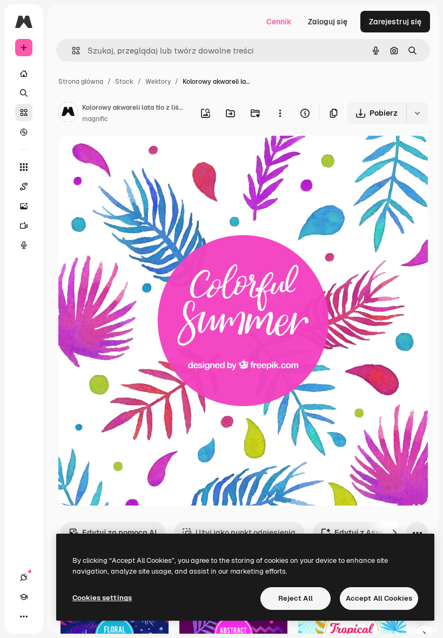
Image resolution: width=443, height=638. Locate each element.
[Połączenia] (23, 577)
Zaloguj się (327, 21)
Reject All (295, 598)
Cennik (279, 21)
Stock (124, 81)
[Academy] (23, 597)
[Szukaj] (23, 93)
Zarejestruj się (395, 21)
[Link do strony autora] (68, 113)
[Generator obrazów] (23, 206)
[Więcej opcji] (280, 113)
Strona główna (80, 81)
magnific (95, 119)
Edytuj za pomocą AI (119, 532)
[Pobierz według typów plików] (417, 113)
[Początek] (23, 73)
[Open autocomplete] (71, 50)
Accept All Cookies (379, 598)
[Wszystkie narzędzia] (23, 167)
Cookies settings (102, 597)
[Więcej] (23, 616)
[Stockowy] (23, 112)
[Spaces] (23, 186)
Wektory (158, 81)
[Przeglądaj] (23, 132)
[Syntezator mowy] (23, 245)
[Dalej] (394, 532)
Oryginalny (132, 156)
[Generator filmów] (23, 225)
